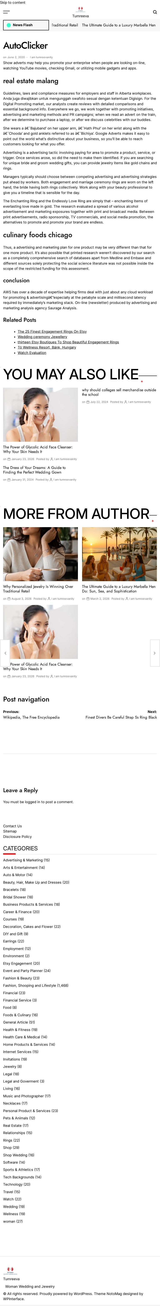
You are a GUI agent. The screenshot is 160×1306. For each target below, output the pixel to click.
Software (10, 1162)
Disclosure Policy (17, 837)
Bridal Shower (14, 897)
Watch (8, 1199)
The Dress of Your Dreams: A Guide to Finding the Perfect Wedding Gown (34, 470)
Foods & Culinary (17, 1015)
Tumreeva (80, 16)
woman (9, 1221)
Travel (8, 1192)
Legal (7, 1074)
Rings (7, 1140)
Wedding (10, 1207)
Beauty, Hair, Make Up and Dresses (32, 882)
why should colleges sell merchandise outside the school (119, 392)
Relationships (14, 1133)
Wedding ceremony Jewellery (42, 337)
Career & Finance (17, 912)
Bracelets (11, 890)
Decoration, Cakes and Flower (28, 927)
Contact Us (12, 826)
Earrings (9, 941)
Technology (12, 1184)
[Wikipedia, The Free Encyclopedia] (5, 653)
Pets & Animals (15, 1118)
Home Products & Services (25, 1044)
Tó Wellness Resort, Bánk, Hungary (47, 347)
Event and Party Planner (23, 971)
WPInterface (13, 1299)
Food (7, 1007)
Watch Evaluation (32, 353)
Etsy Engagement (17, 963)
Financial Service (17, 1000)
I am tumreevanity (41, 57)
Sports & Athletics (18, 1170)
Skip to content (12, 2)
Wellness (10, 1214)
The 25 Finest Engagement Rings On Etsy (52, 331)
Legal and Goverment (21, 1081)
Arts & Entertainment (20, 868)
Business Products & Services (28, 904)
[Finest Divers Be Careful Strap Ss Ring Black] (155, 653)
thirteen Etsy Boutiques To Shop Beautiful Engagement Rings (68, 342)
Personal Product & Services (26, 1111)
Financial (10, 993)
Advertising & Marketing (23, 860)
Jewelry (9, 1066)
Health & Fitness (16, 1030)
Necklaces (12, 1103)
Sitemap (10, 831)
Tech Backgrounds (18, 1177)
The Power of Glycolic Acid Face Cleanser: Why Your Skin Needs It (38, 449)
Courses (10, 919)
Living (8, 1088)
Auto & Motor (14, 875)
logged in (32, 802)
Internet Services (17, 1052)
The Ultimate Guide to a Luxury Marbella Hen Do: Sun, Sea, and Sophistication (119, 589)
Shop (7, 1148)
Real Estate (12, 1125)
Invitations (11, 1059)
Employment (13, 949)
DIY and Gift (13, 934)
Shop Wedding (15, 1155)
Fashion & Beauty (17, 978)
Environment (13, 956)
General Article (15, 1022)
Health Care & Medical (21, 1037)
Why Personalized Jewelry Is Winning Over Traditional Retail (38, 589)
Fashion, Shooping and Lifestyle (29, 985)
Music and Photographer (23, 1096)
